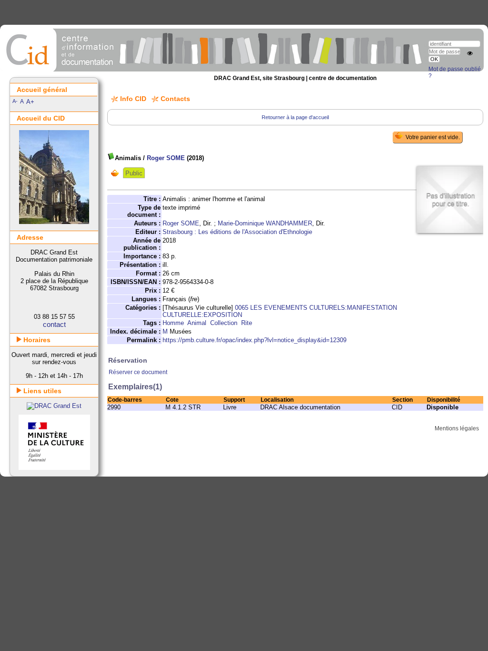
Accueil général (42, 89)
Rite (246, 322)
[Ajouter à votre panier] (117, 173)
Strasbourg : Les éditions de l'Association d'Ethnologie (237, 231)
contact (54, 324)
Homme (173, 322)
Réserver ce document (138, 372)
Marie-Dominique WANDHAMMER (265, 223)
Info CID (133, 98)
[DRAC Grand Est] (54, 405)
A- (15, 101)
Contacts (175, 98)
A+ (30, 101)
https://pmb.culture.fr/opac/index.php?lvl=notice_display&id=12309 (254, 340)
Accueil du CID (41, 118)
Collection (223, 322)
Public (133, 173)
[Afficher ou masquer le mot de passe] (470, 53)
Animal (196, 322)
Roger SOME (166, 158)
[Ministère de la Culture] (54, 467)
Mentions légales (457, 428)
